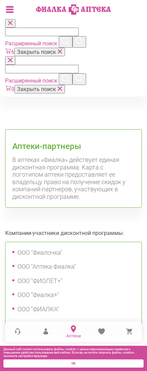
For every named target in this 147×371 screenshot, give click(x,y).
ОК (73, 363)
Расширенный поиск (32, 43)
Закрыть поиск (37, 52)
